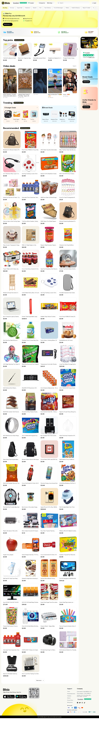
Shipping (69, 695)
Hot (40, 7)
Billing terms (70, 702)
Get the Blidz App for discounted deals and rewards (49, 716)
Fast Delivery (47, 7)
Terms (68, 691)
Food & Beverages (58, 7)
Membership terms (71, 693)
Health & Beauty (76, 7)
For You (5, 7)
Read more (7, 24)
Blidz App (49, 3)
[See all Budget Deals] (37, 107)
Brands (34, 7)
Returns (68, 698)
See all (74, 66)
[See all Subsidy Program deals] (75, 107)
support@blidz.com (87, 691)
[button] (10, 52)
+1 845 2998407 (87, 693)
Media (67, 7)
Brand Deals (48, 108)
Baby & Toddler (86, 7)
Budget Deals (11, 108)
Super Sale (19, 7)
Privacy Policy (70, 700)
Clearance (27, 7)
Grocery (12, 7)
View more (38, 680)
